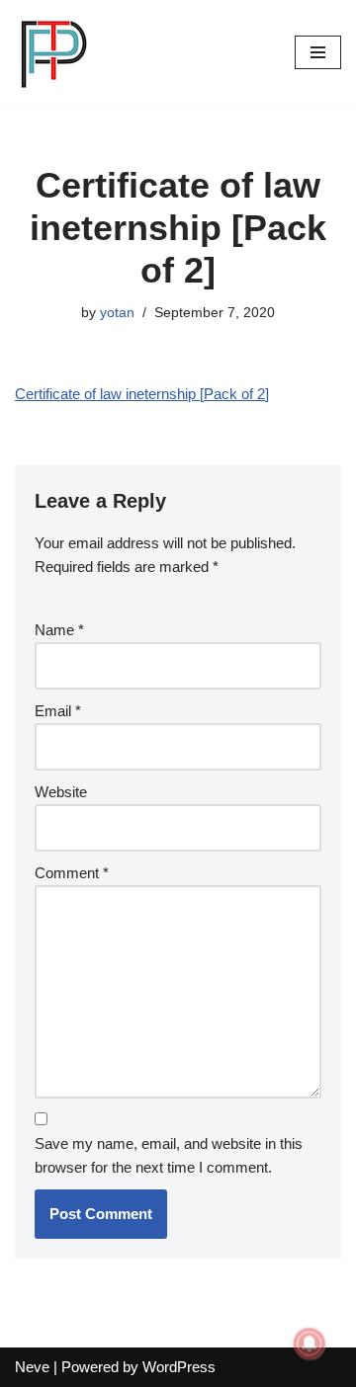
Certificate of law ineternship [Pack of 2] (142, 393)
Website (61, 791)
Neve (32, 1366)
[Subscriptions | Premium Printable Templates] (54, 52)
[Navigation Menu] (318, 52)
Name (59, 629)
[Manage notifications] (309, 1343)
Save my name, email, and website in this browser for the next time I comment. (169, 1155)
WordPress (179, 1366)
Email (58, 710)
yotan (117, 312)
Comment (72, 872)
